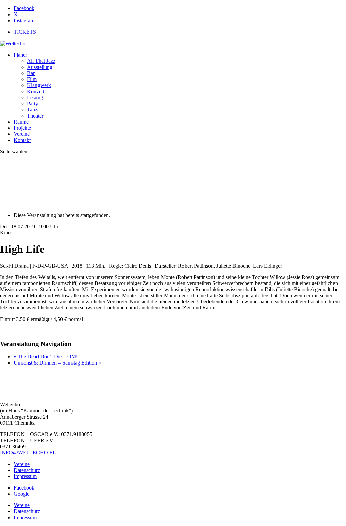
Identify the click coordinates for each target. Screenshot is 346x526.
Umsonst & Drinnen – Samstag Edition (57, 363)
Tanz (32, 109)
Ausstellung (39, 67)
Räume (21, 122)
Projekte (22, 128)
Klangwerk (39, 85)
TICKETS (25, 32)
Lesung (35, 97)
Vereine (22, 134)
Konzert (35, 91)
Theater (35, 116)
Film (32, 79)
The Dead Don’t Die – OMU (47, 356)
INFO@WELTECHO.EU (28, 452)
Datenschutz (27, 470)
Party (32, 103)
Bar (31, 73)
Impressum (25, 476)
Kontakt (22, 140)
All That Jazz (41, 61)
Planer (20, 55)
